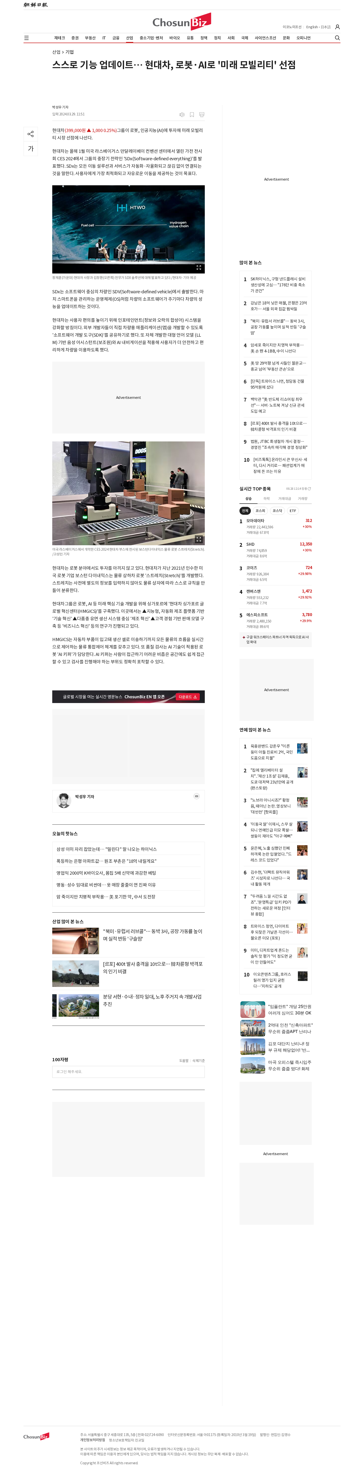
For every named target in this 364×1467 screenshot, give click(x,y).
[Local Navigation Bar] (26, 38)
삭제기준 (198, 1061)
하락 (266, 498)
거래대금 (284, 498)
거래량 (303, 498)
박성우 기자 (60, 107)
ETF (293, 511)
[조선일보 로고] (36, 4)
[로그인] (337, 27)
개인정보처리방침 (92, 1440)
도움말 (184, 1061)
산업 (56, 52)
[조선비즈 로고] (182, 21)
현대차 (58, 130)
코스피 (260, 511)
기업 (69, 52)
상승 (248, 498)
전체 (245, 511)
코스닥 (277, 511)
